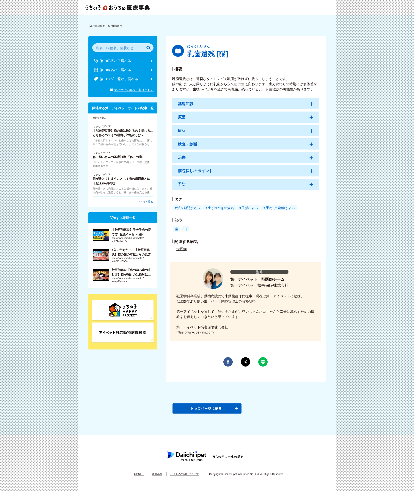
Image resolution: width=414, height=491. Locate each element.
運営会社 (157, 474)
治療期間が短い (188, 207)
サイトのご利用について (184, 474)
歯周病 (181, 248)
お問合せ (139, 474)
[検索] (148, 48)
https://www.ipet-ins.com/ (195, 332)
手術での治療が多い (280, 207)
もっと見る (146, 201)
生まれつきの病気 (221, 207)
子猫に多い (250, 207)
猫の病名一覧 (102, 25)
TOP (91, 25)
